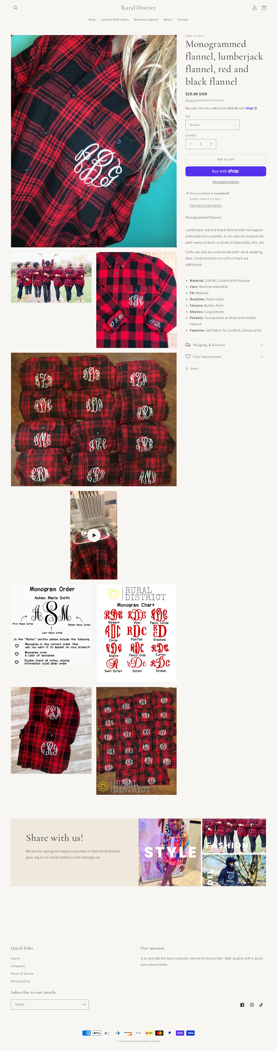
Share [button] (194, 368)
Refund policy (20, 981)
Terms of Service (22, 973)
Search (15, 958)
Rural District (132, 1041)
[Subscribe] (84, 1004)
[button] (15, 8)
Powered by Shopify (149, 1041)
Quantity (190, 135)
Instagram (18, 966)
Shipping (190, 100)
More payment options (226, 181)
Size (187, 116)
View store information (206, 205)
